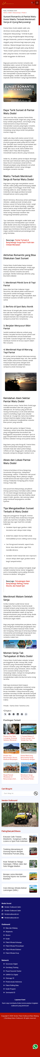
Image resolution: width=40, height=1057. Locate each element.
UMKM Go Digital (12, 974)
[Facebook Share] (9, 714)
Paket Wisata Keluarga (14, 942)
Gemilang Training (12, 967)
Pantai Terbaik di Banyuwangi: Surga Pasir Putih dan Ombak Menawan (20, 242)
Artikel (10, 12)
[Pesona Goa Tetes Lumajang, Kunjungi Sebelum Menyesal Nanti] (11, 729)
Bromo (8, 935)
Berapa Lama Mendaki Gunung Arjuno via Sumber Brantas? (14, 876)
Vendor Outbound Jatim (12, 907)
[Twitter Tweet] (5, 714)
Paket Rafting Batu (12, 985)
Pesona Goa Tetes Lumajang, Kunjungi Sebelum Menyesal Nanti (10, 738)
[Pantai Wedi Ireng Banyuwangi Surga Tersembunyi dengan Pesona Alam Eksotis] (29, 748)
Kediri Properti (10, 989)
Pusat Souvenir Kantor (13, 971)
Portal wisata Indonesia (14, 982)
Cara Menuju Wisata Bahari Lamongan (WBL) (15, 889)
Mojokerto (9, 931)
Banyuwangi (16, 12)
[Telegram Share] (13, 714)
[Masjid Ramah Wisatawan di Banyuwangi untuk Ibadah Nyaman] (11, 768)
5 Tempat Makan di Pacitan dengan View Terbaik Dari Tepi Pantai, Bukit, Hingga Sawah (28, 738)
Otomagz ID (10, 978)
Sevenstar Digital (11, 964)
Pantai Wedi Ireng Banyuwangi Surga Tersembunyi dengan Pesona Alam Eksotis (28, 757)
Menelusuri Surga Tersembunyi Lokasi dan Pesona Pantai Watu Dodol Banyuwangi (27, 777)
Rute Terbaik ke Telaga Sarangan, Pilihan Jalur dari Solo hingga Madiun (15, 864)
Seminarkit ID (10, 992)
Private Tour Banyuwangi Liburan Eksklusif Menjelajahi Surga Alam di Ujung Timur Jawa (10, 757)
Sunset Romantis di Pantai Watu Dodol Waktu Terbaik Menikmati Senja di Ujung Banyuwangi (19, 19)
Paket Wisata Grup (12, 953)
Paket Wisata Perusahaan (15, 946)
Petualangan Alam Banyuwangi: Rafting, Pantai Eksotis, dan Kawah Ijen (18, 583)
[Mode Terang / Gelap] (32, 3)
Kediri (8, 939)
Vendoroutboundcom (11, 914)
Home (5, 12)
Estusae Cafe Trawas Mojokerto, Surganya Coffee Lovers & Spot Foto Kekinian (15, 839)
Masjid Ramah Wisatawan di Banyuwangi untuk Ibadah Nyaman (9, 777)
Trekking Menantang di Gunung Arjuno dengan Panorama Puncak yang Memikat (13, 851)
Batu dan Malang (11, 928)
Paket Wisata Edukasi (13, 949)
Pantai (24, 12)
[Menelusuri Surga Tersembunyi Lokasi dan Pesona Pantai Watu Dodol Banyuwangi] (29, 768)
